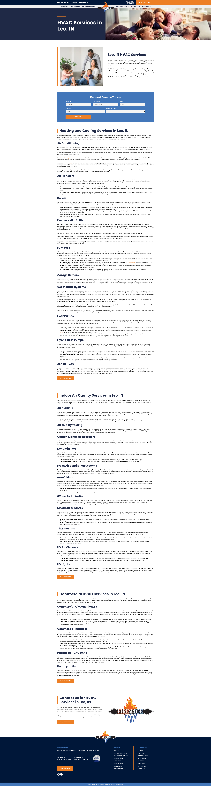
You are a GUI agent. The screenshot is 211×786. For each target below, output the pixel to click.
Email (121, 101)
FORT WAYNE (142, 758)
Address (68, 108)
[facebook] (58, 774)
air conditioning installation (67, 158)
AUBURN (140, 750)
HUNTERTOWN (142, 761)
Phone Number (97, 101)
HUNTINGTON (142, 766)
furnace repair (131, 262)
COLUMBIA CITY (143, 756)
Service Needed (111, 108)
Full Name (69, 101)
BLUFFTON (141, 753)
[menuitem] (60, 2)
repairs (70, 163)
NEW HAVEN (141, 764)
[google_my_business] (61, 774)
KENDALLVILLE (142, 769)
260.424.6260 (129, 3)
